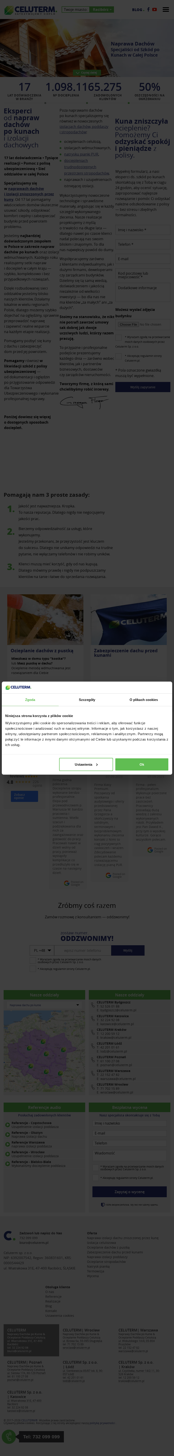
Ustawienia (83, 764)
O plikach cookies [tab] (144, 700)
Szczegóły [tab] (87, 700)
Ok (142, 764)
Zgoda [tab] (30, 700)
